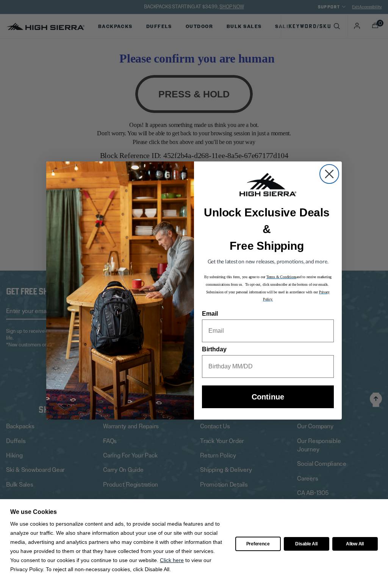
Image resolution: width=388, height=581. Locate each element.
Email (210, 313)
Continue (268, 397)
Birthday (214, 349)
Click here (172, 560)
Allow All (355, 544)
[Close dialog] (329, 173)
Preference (258, 544)
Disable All (306, 544)
